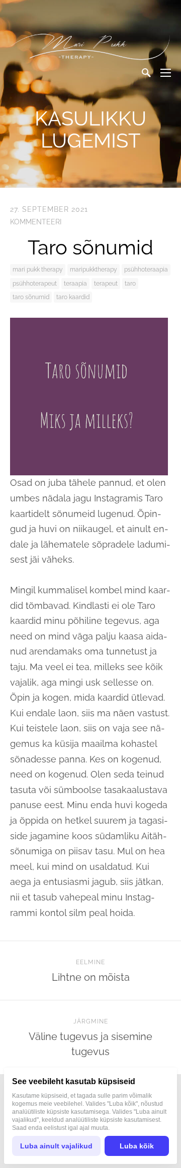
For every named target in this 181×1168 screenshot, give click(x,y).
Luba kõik (137, 1146)
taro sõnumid (31, 297)
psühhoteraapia (146, 269)
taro (130, 283)
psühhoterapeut (35, 283)
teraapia (75, 283)
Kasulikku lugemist (90, 129)
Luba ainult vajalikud (56, 1146)
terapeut (106, 283)
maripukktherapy (93, 269)
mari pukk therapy (38, 269)
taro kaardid (72, 297)
